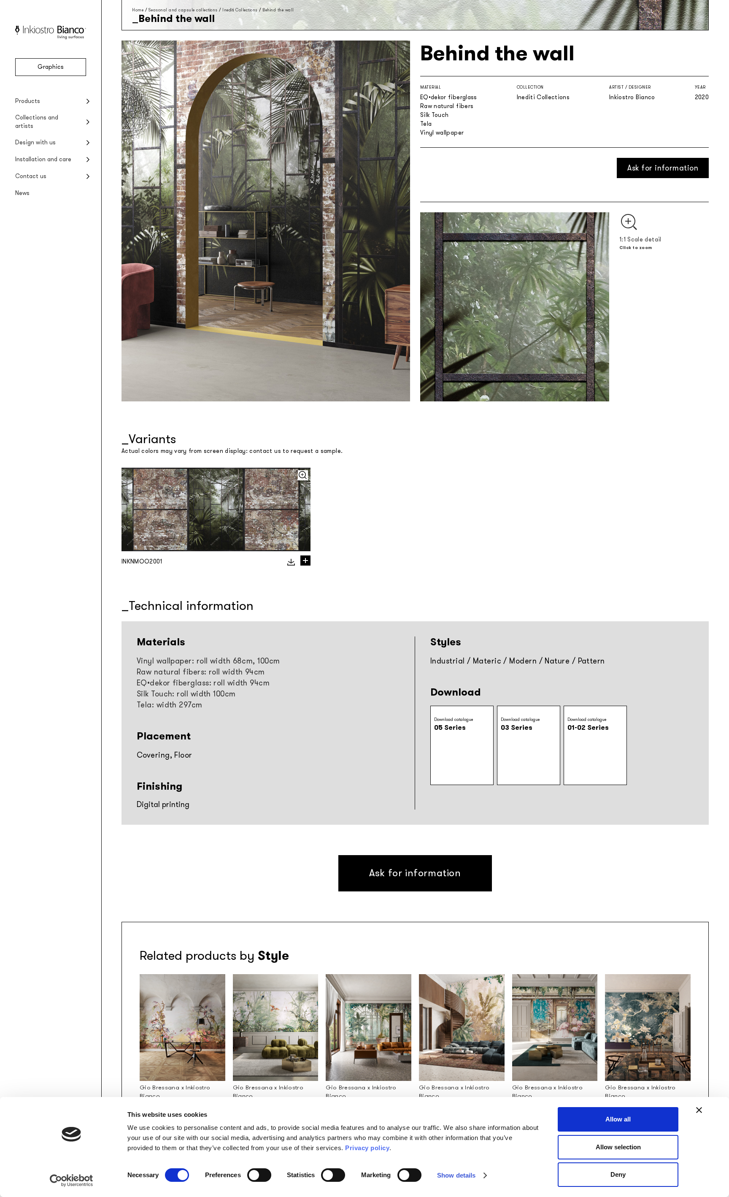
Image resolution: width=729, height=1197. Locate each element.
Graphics (51, 67)
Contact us (30, 176)
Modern (523, 661)
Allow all (618, 1119)
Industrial (447, 661)
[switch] (259, 1175)
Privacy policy (367, 1147)
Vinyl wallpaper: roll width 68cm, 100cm (208, 661)
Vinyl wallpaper (442, 133)
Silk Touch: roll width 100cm (186, 694)
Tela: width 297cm (169, 705)
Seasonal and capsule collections (183, 10)
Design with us (35, 142)
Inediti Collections (240, 10)
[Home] (50, 37)
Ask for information (662, 168)
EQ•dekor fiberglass (448, 97)
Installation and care (43, 159)
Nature (557, 661)
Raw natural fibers (446, 106)
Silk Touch (434, 115)
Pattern (591, 661)
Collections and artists (36, 122)
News (22, 193)
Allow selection (618, 1147)
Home (137, 10)
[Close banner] (699, 1110)
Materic (487, 661)
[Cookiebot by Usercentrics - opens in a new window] (71, 1180)
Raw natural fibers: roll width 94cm (201, 672)
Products (27, 101)
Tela (426, 124)
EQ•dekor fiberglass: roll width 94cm (203, 683)
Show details (456, 1175)
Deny (618, 1174)
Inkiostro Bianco (632, 97)
